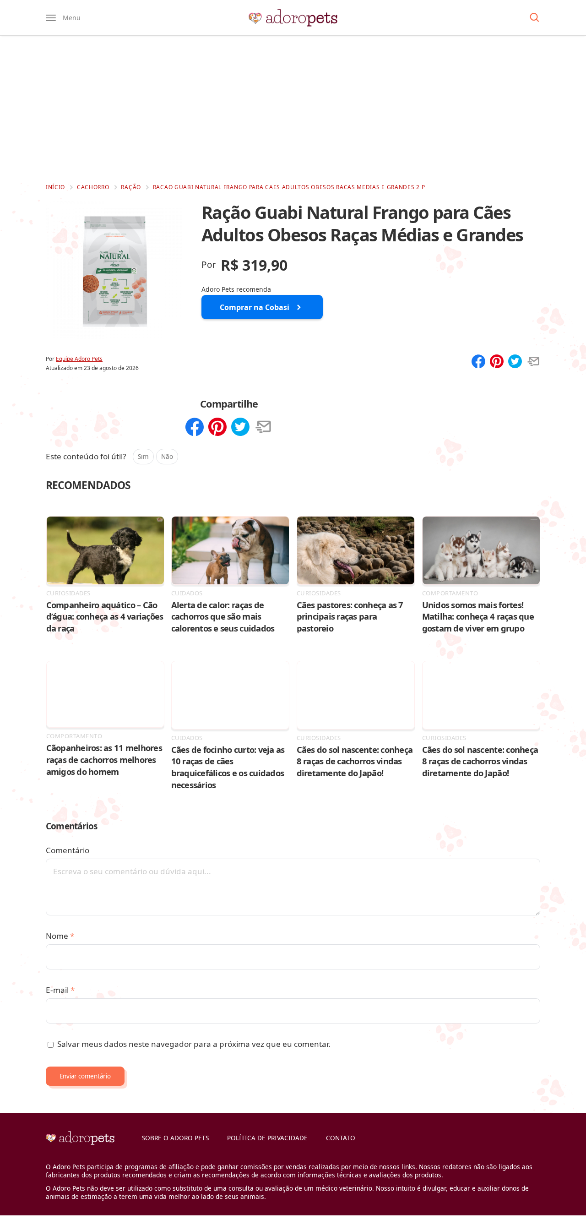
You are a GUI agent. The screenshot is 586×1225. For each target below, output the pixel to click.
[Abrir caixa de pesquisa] (534, 18)
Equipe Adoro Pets (79, 359)
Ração (131, 187)
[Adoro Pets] (293, 18)
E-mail (60, 990)
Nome (60, 936)
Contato (340, 1137)
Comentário (67, 850)
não (167, 456)
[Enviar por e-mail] (533, 362)
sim (143, 456)
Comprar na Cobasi (254, 307)
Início (55, 187)
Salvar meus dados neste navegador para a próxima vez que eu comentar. (194, 1044)
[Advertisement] (293, 109)
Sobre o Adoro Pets (175, 1137)
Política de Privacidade (267, 1137)
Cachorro (93, 187)
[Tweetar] (515, 362)
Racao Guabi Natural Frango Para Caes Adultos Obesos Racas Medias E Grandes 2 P (289, 187)
